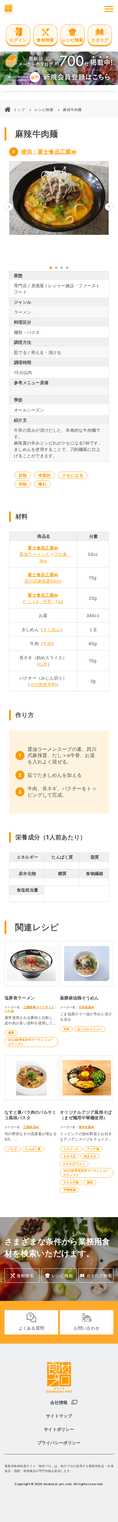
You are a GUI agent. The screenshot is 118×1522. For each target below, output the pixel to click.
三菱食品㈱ (31, 1127)
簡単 (90, 1182)
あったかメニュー (89, 1029)
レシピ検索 (43, 109)
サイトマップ (59, 1415)
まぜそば (69, 1156)
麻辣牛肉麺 (72, 109)
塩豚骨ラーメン (20, 997)
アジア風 (93, 1149)
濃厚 (11, 1032)
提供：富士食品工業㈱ (49, 151)
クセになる (73, 475)
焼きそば (90, 1156)
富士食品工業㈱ (43, 547)
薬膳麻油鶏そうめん (79, 997)
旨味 (22, 475)
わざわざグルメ (74, 1163)
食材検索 (25, 1275)
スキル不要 (71, 1182)
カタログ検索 (99, 1275)
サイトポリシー (59, 1429)
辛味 (22, 484)
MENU (108, 9)
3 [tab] (62, 267)
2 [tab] (56, 267)
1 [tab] (51, 267)
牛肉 (47, 643)
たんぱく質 (33, 1149)
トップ (19, 109)
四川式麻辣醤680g (43, 581)
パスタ (12, 1149)
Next (112, 206)
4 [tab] (67, 267)
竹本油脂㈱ (86, 1007)
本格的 (44, 475)
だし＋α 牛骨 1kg (43, 601)
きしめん (51, 629)
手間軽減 (69, 1190)
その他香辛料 (43, 684)
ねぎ (43, 663)
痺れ (42, 484)
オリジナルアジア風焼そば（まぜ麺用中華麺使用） (86, 1114)
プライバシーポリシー (59, 1442)
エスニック (71, 1149)
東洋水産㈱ (86, 1127)
